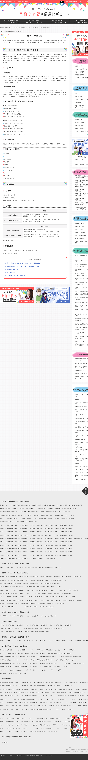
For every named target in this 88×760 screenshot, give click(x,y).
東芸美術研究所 (40, 511)
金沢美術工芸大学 (23, 576)
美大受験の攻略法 (6, 678)
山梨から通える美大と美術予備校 (63, 552)
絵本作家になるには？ (55, 718)
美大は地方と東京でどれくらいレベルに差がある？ (28, 666)
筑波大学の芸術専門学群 (23, 580)
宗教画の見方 (70, 709)
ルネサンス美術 (28, 705)
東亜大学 (44, 593)
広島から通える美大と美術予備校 (8, 548)
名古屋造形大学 (63, 596)
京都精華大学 (33, 603)
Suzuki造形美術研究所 (31, 521)
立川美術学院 (15, 508)
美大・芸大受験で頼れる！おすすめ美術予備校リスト (16, 501)
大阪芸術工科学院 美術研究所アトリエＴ (43, 515)
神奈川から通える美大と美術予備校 (64, 525)
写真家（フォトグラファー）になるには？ (63, 725)
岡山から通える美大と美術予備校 (46, 535)
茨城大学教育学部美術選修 (75, 600)
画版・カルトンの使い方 (6, 692)
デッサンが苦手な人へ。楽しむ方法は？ (56, 695)
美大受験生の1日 (70, 682)
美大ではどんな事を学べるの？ (35, 616)
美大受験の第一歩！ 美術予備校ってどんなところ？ (35, 21)
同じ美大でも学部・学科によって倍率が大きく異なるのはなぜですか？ (41, 663)
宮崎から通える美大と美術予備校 (8, 558)
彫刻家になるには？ (69, 728)
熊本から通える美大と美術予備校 (45, 545)
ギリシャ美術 (73, 702)
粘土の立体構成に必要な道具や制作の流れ (38, 702)
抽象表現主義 (31, 709)
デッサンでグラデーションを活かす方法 (24, 692)
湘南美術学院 (3, 505)
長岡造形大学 (14, 590)
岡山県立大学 (14, 593)
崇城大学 (29, 593)
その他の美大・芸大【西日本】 (30, 607)
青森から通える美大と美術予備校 (26, 538)
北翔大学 (50, 593)
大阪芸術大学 (53, 590)
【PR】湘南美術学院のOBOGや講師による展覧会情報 (16, 737)
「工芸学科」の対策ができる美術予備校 (32, 628)
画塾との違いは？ (32, 567)
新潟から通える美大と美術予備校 (45, 542)
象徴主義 (85, 705)
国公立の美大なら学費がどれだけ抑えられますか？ (49, 650)
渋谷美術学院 (67, 508)
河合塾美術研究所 (36, 505)
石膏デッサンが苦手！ (56, 670)
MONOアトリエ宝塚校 (19, 518)
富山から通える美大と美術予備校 (8, 545)
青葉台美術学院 (59, 508)
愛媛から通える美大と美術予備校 (8, 552)
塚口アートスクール (69, 515)
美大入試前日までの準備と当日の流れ (55, 689)
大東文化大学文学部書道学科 (16, 275)
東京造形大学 (3, 580)
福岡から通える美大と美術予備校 (26, 545)
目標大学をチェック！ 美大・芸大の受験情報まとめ (58, 21)
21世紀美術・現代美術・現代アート (46, 709)
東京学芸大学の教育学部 (59, 580)
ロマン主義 (59, 705)
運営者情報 (5, 742)
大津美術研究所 (20, 521)
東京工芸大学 (45, 590)
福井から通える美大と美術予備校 (45, 552)
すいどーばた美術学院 (14, 505)
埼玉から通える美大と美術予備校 (8, 528)
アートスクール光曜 (26, 515)
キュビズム (24, 709)
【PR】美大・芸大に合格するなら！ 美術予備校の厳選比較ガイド (22, 755)
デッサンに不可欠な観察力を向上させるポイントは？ (30, 695)
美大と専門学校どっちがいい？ (38, 653)
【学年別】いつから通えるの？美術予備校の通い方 (15, 637)
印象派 (71, 705)
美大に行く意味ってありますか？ (26, 650)
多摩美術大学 (68, 576)
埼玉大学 (58, 600)
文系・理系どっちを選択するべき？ (65, 660)
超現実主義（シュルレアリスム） (11, 709)
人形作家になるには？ (53, 731)
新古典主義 (51, 705)
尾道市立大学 (76, 590)
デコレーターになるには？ (21, 731)
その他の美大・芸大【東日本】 (8, 607)
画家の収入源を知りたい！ (6, 666)
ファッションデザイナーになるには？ (9, 725)
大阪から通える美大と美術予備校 (26, 531)
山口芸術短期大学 (59, 603)
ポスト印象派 (77, 705)
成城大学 (37, 600)
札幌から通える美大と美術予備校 (63, 531)
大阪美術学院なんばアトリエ (7, 521)
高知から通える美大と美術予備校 (26, 552)
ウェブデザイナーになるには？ (43, 721)
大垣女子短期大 (72, 596)
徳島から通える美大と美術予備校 (45, 548)
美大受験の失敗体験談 (82, 682)
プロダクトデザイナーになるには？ (29, 725)
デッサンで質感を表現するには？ (77, 692)
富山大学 (38, 590)
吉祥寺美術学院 (16, 515)
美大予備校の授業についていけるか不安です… (59, 653)
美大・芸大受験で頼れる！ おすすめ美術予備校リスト (11, 21)
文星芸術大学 (36, 593)
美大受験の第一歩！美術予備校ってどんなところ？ (15, 563)
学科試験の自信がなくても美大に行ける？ (10, 663)
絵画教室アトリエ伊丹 (53, 518)
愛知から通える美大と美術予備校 (26, 542)
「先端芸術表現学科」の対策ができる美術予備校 (36, 631)
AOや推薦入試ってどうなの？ (7, 616)
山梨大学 (43, 600)
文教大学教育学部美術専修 (21, 603)
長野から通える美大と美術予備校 (8, 555)
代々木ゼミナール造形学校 (75, 505)
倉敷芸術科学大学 (58, 593)
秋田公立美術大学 (4, 590)
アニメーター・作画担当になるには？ (38, 718)
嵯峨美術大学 (67, 593)
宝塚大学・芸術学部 (18, 600)
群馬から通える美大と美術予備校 (45, 531)
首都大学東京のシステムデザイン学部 (32, 583)
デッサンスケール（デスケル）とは (59, 702)
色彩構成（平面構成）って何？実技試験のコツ (33, 685)
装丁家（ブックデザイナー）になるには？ (51, 728)
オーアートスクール (32, 518)
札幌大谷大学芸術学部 (5, 596)
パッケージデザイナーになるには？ (31, 728)
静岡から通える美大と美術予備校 (8, 542)
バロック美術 (36, 705)
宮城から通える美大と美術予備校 (8, 538)
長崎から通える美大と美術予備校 (45, 555)
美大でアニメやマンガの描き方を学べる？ (24, 660)
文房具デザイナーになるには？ (38, 731)
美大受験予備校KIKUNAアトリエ (28, 508)
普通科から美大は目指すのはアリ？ (46, 660)
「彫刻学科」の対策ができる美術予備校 (10, 628)
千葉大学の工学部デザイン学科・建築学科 (10, 583)
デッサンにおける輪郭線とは (43, 692)
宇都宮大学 (64, 600)
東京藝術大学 (3, 576)
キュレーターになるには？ (27, 721)
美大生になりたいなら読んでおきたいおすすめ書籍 (51, 699)
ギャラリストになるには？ (6, 731)
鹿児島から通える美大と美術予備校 (27, 558)
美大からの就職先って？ (51, 616)
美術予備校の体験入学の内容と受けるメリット (50, 567)
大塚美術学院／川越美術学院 (7, 511)
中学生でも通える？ (5, 640)
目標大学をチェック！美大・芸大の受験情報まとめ (23, 266)
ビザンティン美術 (9, 705)
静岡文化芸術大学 (4, 593)
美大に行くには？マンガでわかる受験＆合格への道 (15, 612)
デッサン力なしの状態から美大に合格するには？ (72, 663)
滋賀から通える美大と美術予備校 (8, 531)
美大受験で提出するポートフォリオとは (10, 685)
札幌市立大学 (61, 590)
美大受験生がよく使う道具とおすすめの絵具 (33, 689)
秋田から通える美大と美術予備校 (63, 538)
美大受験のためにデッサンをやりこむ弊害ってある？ (13, 673)
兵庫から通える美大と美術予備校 (8, 525)
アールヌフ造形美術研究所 (67, 518)
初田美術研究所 (59, 515)
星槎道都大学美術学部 (18, 596)
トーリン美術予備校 (62, 505)
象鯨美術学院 (31, 511)
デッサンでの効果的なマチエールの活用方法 (76, 699)
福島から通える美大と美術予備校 (63, 542)
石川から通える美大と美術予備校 (45, 538)
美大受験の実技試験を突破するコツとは (10, 682)
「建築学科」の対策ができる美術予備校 (53, 628)
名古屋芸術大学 (53, 596)
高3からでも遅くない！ (29, 640)
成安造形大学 (41, 603)
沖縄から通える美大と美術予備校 (46, 558)
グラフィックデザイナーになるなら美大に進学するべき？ (14, 653)
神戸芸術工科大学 (28, 600)
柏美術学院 (58, 511)
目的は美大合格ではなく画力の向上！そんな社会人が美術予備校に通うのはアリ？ (39, 656)
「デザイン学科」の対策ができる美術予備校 (11, 631)
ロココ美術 (44, 705)
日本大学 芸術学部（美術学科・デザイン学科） (12, 586)
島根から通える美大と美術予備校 (63, 545)
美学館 (74, 508)
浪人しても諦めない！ (41, 640)
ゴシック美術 (19, 705)
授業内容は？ (9, 567)
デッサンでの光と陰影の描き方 (59, 692)
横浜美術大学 (22, 590)
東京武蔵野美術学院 (5, 508)
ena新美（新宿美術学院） (48, 505)
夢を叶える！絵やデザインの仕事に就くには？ (14, 714)
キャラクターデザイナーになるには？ (9, 721)
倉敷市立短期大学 (12, 269)
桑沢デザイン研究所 (56, 586)
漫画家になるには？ (22, 718)
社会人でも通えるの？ (54, 640)
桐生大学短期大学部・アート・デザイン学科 (37, 596)
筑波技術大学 (50, 600)
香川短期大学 (50, 603)
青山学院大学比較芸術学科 (6, 603)
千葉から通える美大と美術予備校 (26, 525)
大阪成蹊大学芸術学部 (5, 600)
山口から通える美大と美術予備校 (26, 548)
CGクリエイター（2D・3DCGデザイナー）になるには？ (67, 721)
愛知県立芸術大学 (12, 576)
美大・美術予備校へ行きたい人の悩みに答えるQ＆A (16, 646)
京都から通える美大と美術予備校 (8, 535)
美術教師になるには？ (45, 725)
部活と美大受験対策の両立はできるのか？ (72, 656)
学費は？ (2, 567)
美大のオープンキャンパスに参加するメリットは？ (55, 666)
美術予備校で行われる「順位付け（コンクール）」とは (51, 682)
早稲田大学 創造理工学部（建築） (52, 583)
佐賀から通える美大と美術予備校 (26, 555)
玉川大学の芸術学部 (30, 586)
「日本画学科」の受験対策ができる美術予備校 (11, 625)
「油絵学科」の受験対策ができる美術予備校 (36, 625)
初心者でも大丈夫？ (67, 640)
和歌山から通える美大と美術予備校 (27, 535)
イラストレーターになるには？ (8, 718)
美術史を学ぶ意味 (60, 709)
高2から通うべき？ (16, 640)
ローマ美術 (81, 702)
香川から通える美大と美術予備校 (63, 548)
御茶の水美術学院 (25, 505)
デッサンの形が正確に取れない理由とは (10, 689)
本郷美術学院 (49, 508)
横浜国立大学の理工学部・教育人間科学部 (41, 580)
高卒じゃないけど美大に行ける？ (8, 656)
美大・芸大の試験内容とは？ (47, 607)
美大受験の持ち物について (28, 682)
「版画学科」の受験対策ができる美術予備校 (60, 625)
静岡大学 (69, 590)
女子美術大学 (11, 580)
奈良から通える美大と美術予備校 (63, 528)
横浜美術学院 (41, 508)
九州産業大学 (22, 593)
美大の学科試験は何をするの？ (72, 650)
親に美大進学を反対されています (8, 650)
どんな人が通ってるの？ (20, 567)
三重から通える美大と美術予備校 (45, 528)
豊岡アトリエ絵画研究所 (6, 518)
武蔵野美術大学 (77, 576)
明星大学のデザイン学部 (43, 586)
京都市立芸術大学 (33, 576)
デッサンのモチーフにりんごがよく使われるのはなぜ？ (22, 699)
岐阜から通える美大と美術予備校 (45, 525)
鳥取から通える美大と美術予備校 (64, 535)
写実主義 (65, 705)
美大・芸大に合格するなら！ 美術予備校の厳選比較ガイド (25, 263)
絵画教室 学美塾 (50, 511)
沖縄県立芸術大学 (58, 576)
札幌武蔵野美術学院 (5, 515)
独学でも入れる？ (21, 616)
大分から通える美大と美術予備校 (63, 555)
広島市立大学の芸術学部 (46, 576)
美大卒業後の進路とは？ (6, 660)
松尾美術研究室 (42, 518)
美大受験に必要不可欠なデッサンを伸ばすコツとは (60, 685)
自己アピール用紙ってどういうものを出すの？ (38, 670)
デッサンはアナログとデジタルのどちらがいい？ (12, 670)
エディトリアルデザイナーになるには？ (10, 728)
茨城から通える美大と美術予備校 (26, 528)
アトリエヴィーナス (21, 511)
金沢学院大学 (11, 272)
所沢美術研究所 (66, 511)
